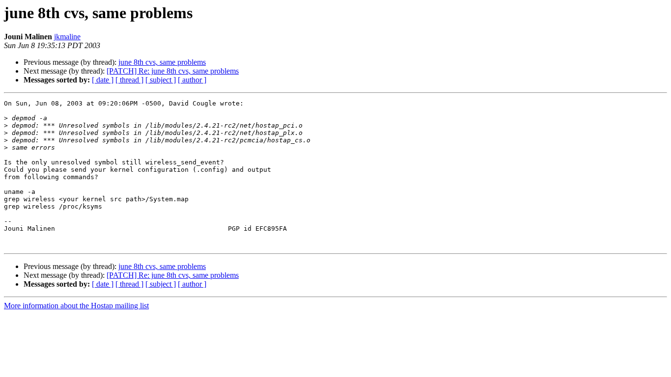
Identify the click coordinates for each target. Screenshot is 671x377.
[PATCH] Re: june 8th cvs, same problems (173, 71)
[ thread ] (129, 80)
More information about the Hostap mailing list (76, 305)
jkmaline (67, 36)
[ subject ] (160, 80)
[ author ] (192, 80)
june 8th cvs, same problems (162, 62)
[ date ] (102, 80)
